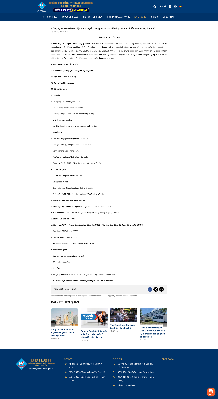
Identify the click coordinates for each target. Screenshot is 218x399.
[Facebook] (150, 289)
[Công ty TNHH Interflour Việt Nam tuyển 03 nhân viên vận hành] (64, 309)
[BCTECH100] (35, 358)
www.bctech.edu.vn (68, 237)
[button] (155, 7)
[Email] (161, 289)
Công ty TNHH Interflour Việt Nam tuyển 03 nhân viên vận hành (62, 333)
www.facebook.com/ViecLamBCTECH (78, 243)
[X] (156, 289)
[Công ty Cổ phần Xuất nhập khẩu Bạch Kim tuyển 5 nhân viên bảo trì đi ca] (94, 309)
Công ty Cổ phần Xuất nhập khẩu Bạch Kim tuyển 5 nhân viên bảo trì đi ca (94, 334)
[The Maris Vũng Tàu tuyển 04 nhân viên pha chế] (123, 309)
